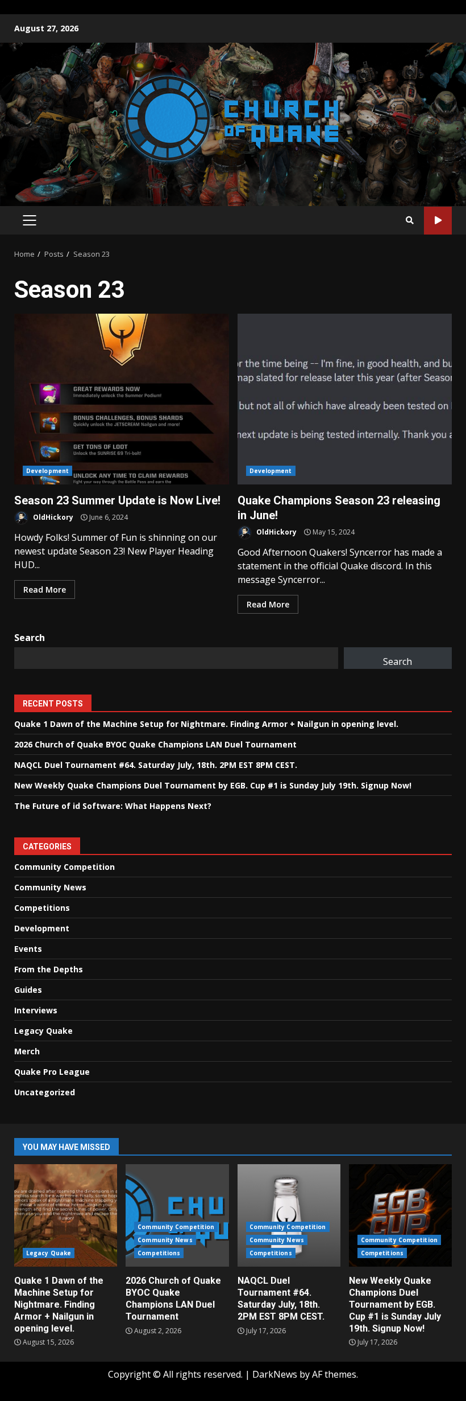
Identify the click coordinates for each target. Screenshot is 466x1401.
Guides (28, 989)
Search (29, 637)
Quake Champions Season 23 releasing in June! (345, 399)
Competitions (42, 907)
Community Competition (64, 866)
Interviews (35, 1010)
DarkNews (274, 1374)
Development (47, 471)
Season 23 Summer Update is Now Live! (121, 399)
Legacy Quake (43, 1030)
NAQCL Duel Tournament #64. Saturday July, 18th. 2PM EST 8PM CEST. (155, 764)
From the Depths (48, 969)
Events (28, 948)
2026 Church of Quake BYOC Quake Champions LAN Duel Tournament (155, 744)
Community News (50, 887)
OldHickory (52, 517)
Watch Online (438, 221)
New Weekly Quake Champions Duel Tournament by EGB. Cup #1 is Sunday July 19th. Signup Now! (212, 785)
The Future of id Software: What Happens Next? (112, 805)
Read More (44, 589)
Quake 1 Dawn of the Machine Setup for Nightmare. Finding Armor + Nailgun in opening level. (206, 723)
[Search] (410, 220)
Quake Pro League (52, 1071)
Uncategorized (44, 1092)
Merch (27, 1051)
